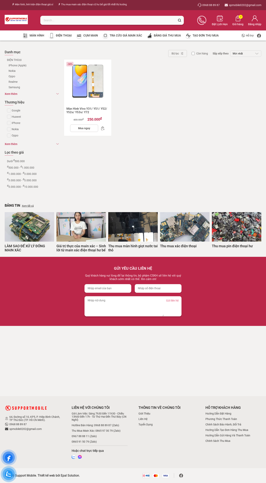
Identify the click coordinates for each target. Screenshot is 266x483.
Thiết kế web (46, 475)
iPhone (16, 123)
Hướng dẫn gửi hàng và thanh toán (227, 435)
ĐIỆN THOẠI (14, 59)
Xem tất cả (28, 205)
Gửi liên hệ (172, 300)
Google (16, 110)
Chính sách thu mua (217, 440)
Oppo (12, 76)
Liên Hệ (142, 419)
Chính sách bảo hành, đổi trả (223, 424)
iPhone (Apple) (17, 65)
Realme (13, 81)
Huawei (16, 116)
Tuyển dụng (145, 424)
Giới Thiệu (144, 413)
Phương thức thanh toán (221, 419)
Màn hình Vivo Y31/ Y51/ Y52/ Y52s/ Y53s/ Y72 (86, 110)
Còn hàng (202, 53)
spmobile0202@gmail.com (25, 429)
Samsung (14, 87)
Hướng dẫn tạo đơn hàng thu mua (226, 429)
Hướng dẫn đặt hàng (218, 413)
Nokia (12, 70)
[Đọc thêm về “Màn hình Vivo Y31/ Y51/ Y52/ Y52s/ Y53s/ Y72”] (101, 128)
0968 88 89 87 (18, 424)
